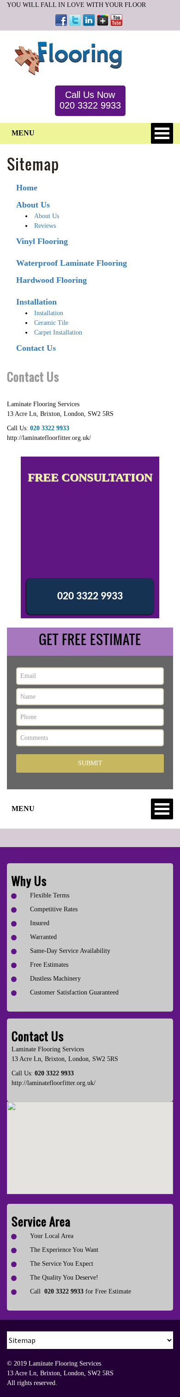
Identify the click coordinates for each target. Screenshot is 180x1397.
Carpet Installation (58, 332)
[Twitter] (75, 20)
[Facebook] (61, 20)
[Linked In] (89, 20)
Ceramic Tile (51, 322)
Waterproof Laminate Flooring (71, 263)
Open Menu (162, 133)
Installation (36, 301)
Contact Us (36, 348)
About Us (33, 204)
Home (26, 187)
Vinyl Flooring (42, 241)
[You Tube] (116, 20)
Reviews (45, 225)
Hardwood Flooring (51, 280)
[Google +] (102, 20)
